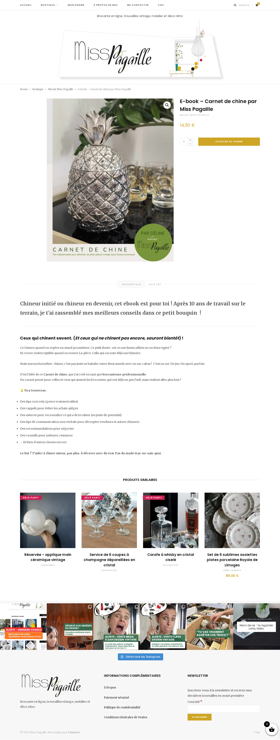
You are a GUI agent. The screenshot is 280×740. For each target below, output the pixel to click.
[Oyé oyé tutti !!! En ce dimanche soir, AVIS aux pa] (70, 626)
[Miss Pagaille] (140, 51)
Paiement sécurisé (116, 697)
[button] (167, 105)
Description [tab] (131, 284)
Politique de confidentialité (122, 707)
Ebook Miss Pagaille (60, 89)
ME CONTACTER (138, 5)
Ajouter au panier (229, 141)
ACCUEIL (26, 5)
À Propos (110, 687)
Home (24, 89)
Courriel (195, 702)
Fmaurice (74, 732)
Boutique (37, 89)
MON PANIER (76, 5)
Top (257, 732)
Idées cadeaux (232, 570)
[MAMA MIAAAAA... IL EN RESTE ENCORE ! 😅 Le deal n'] (116, 626)
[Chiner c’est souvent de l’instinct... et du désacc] (210, 626)
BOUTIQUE (48, 5)
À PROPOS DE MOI (105, 5)
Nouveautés (109, 570)
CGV (161, 5)
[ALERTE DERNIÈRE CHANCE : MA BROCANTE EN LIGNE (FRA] (23, 626)
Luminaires (48, 565)
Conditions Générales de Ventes (125, 717)
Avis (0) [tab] (155, 284)
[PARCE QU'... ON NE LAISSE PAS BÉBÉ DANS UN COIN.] (163, 626)
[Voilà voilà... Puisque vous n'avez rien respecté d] (256, 626)
